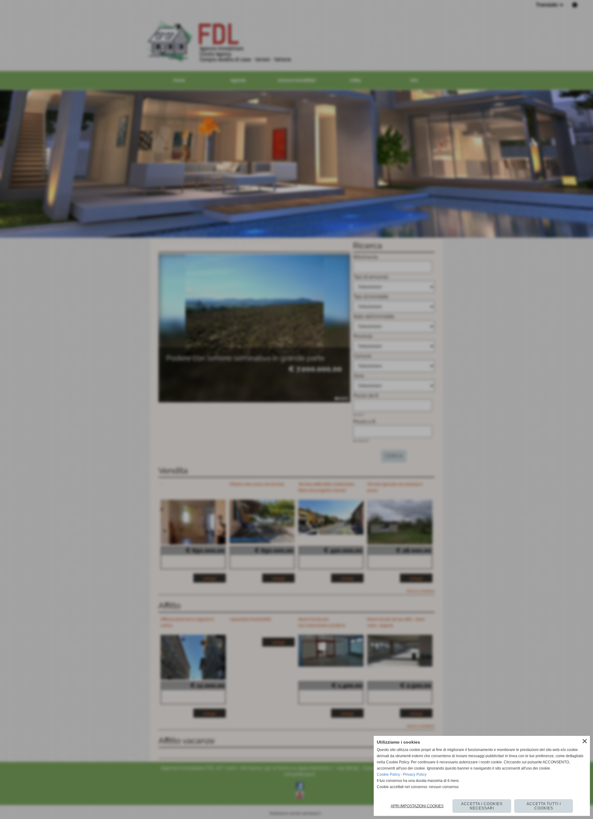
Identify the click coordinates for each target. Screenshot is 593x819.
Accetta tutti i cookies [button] (544, 806)
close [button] (584, 741)
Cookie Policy (388, 774)
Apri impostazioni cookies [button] (417, 806)
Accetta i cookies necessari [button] (482, 806)
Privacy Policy (415, 774)
